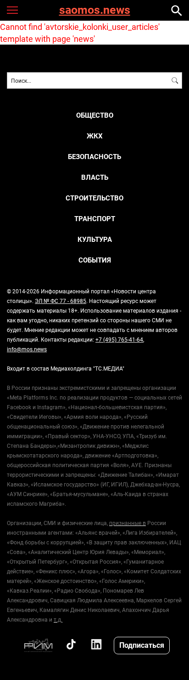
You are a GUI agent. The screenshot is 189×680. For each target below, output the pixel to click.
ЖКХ (95, 135)
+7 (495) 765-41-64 (119, 339)
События (94, 260)
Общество (94, 115)
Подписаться (141, 645)
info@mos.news (27, 349)
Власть (94, 177)
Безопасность (94, 156)
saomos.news (94, 10)
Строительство (94, 197)
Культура (95, 239)
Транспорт (94, 218)
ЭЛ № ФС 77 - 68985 (60, 300)
